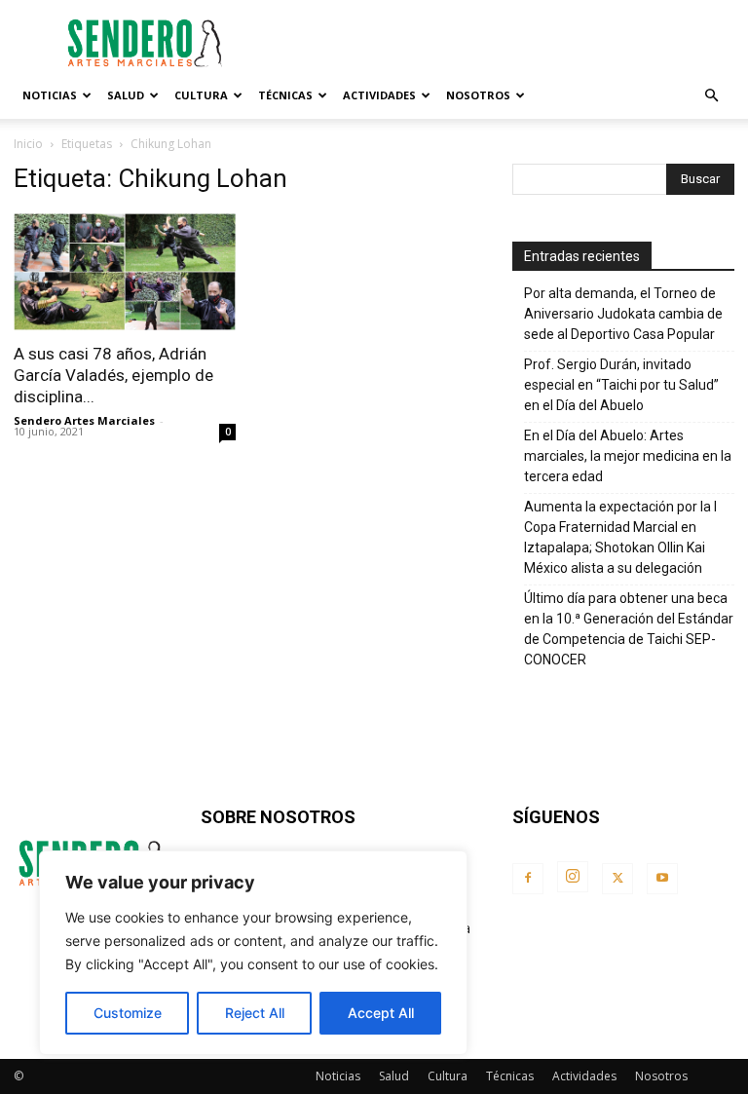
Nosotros (478, 95)
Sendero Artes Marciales (84, 420)
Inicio (28, 143)
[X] (617, 878)
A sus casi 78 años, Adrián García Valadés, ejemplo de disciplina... (113, 375)
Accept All (381, 1012)
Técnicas (285, 95)
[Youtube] (662, 878)
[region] (253, 952)
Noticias (49, 95)
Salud (125, 95)
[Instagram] (572, 876)
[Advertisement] (505, 43)
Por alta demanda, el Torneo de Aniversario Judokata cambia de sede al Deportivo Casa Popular (623, 313)
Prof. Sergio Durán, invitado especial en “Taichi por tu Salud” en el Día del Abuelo (621, 385)
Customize (128, 1012)
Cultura (201, 95)
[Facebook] (527, 878)
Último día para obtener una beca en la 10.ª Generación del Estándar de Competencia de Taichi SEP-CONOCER (628, 628)
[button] (711, 96)
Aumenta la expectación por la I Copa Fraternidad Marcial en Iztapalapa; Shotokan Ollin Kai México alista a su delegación (620, 537)
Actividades (379, 95)
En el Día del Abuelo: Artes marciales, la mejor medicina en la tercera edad (627, 456)
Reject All (254, 1012)
